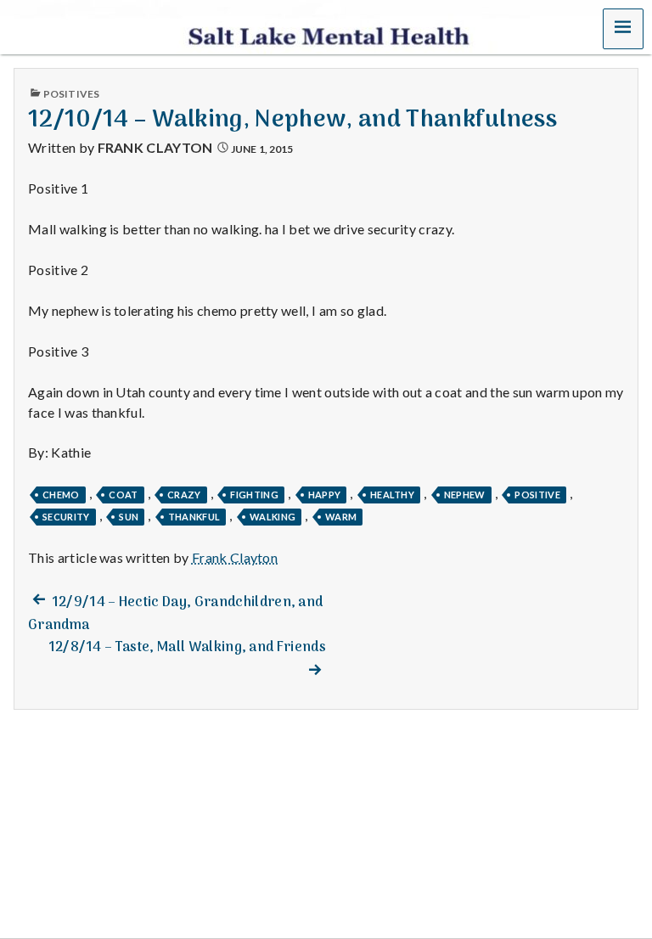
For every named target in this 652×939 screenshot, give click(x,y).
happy (324, 494)
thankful (194, 516)
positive (537, 494)
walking (272, 516)
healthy (392, 494)
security (66, 516)
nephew (465, 494)
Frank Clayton (155, 147)
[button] (623, 28)
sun (128, 516)
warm (341, 516)
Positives (71, 93)
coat (123, 494)
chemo (61, 494)
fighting (254, 494)
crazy (184, 494)
